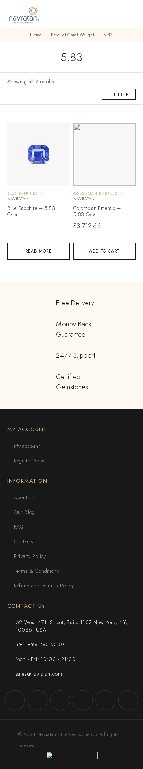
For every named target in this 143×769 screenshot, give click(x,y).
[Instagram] (37, 700)
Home (35, 35)
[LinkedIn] (128, 700)
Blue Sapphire (22, 193)
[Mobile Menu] (128, 14)
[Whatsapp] (105, 700)
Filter (121, 94)
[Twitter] (60, 700)
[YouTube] (83, 700)
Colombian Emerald (95, 193)
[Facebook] (14, 700)
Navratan (18, 198)
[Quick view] (17, 132)
